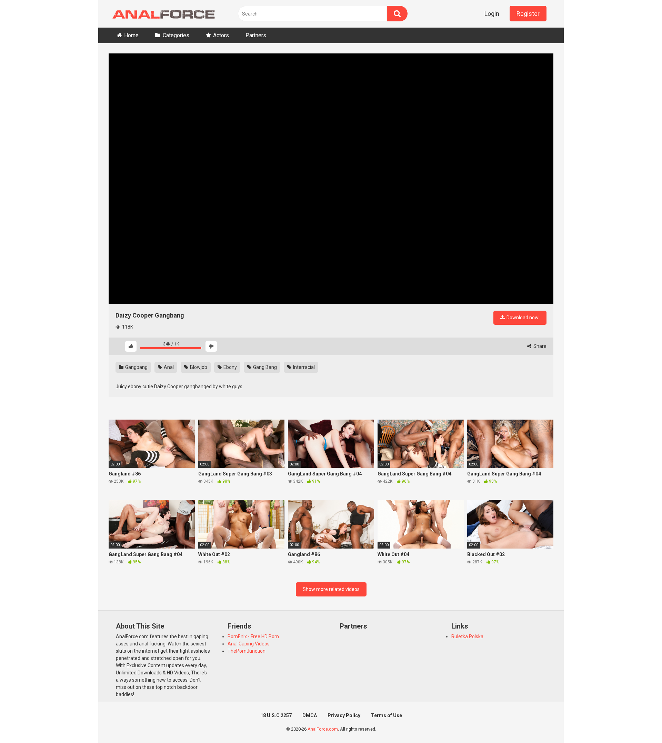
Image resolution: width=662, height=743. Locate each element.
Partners (255, 35)
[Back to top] (639, 722)
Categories (176, 35)
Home (131, 35)
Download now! (522, 317)
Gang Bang (264, 367)
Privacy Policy (344, 715)
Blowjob (198, 367)
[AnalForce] (162, 14)
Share (539, 346)
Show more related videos (331, 589)
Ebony (229, 367)
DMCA (309, 715)
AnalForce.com (323, 729)
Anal (168, 367)
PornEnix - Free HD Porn (253, 636)
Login (491, 13)
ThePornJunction (246, 651)
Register (528, 13)
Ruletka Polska (467, 636)
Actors (221, 35)
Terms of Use (386, 715)
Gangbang (136, 367)
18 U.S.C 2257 (276, 715)
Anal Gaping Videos (249, 643)
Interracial (303, 367)
